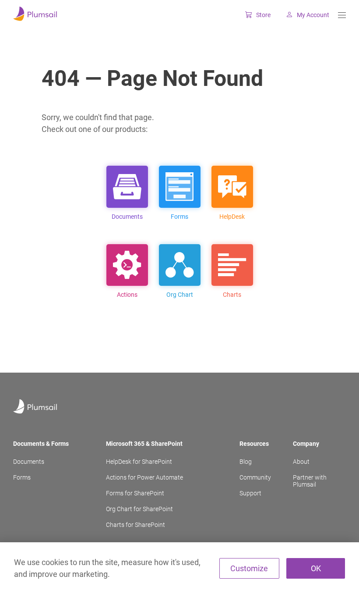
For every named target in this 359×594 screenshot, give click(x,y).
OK (316, 568)
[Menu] (342, 15)
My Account (313, 14)
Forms (22, 477)
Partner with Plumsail (310, 481)
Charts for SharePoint (135, 524)
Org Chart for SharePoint (139, 508)
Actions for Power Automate (144, 477)
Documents (28, 461)
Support (250, 493)
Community (255, 477)
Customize (249, 568)
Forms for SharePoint (135, 493)
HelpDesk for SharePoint (139, 461)
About (301, 461)
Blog (245, 461)
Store (263, 14)
